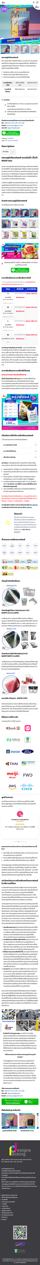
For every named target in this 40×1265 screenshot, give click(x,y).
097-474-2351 (19, 123)
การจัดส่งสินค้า (6, 1208)
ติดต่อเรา (4, 1219)
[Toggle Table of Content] (11, 152)
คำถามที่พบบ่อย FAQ (7, 1215)
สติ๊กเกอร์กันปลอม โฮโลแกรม (9, 1197)
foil (6, 141)
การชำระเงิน (5, 1206)
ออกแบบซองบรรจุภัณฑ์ (8, 1202)
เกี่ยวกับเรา (5, 1217)
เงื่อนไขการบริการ (6, 1211)
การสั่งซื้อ (4, 1204)
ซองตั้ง (10, 141)
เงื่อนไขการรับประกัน (7, 1213)
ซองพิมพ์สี (4, 1200)
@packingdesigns (14, 128)
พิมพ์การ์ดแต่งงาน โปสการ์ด (9, 1195)
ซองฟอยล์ (10, 138)
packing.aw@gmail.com (15, 125)
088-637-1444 (9, 123)
